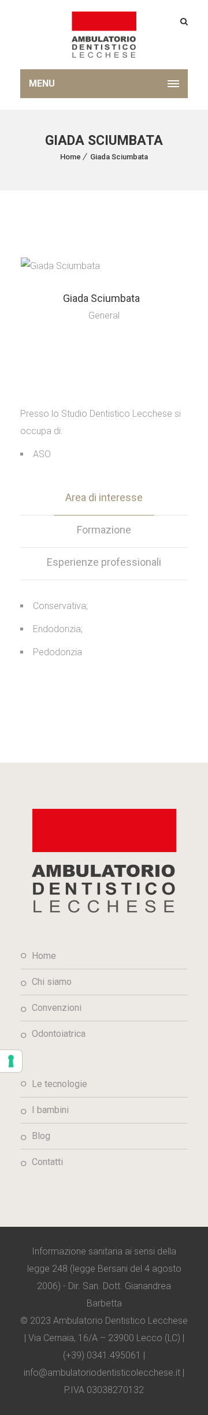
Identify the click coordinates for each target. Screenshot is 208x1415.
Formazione (104, 530)
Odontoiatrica (59, 1033)
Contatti (47, 1161)
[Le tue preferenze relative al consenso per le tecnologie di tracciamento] (11, 1061)
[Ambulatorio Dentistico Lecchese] (104, 35)
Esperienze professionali (104, 562)
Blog (41, 1135)
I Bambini (50, 1109)
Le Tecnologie (59, 1083)
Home (70, 156)
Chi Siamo (52, 981)
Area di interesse (104, 497)
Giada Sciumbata (119, 156)
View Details (104, 346)
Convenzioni (56, 1007)
